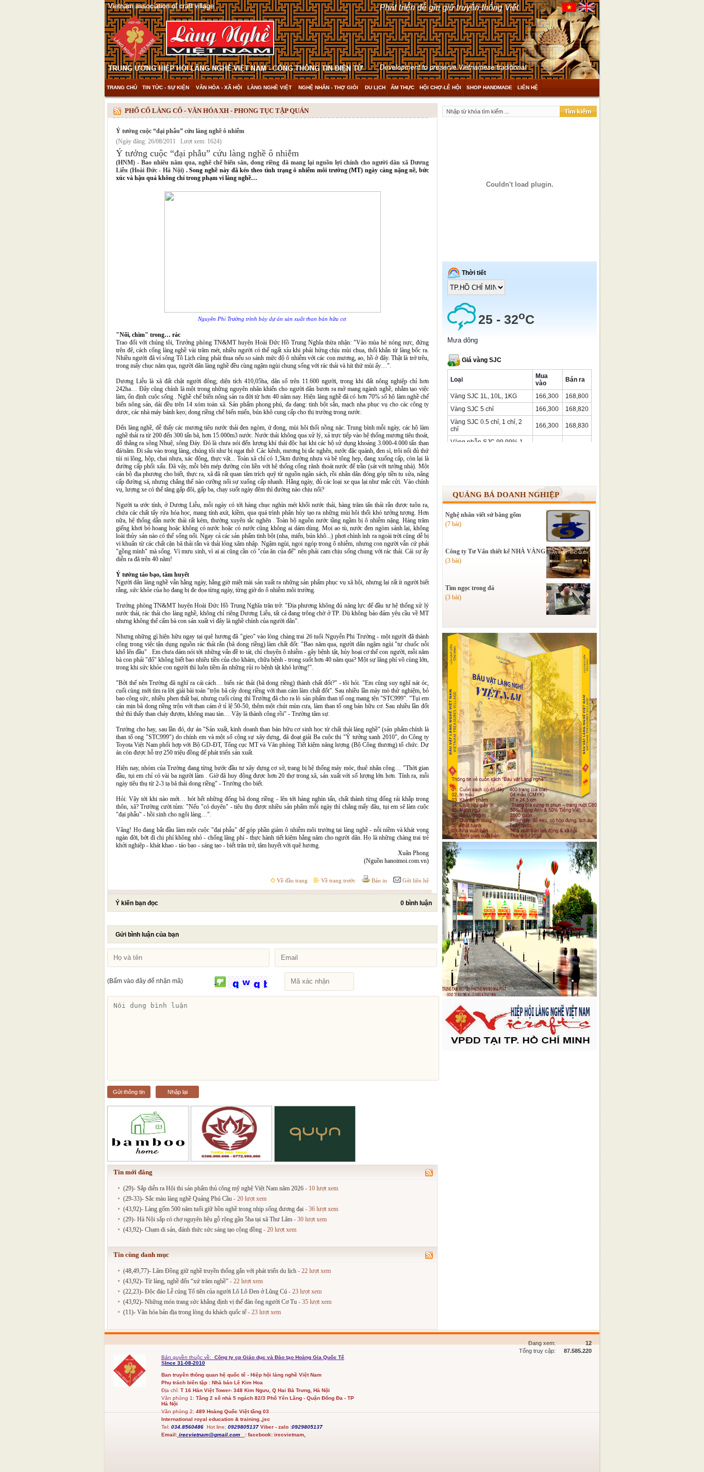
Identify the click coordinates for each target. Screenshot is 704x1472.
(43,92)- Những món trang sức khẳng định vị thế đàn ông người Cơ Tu (210, 1301)
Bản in (378, 880)
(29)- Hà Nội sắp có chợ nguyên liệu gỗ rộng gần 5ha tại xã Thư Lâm (207, 1219)
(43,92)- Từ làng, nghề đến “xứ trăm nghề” (175, 1281)
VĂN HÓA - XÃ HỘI (219, 87)
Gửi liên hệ (415, 880)
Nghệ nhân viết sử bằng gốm (483, 514)
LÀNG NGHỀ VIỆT (270, 87)
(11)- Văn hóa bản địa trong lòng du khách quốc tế (184, 1312)
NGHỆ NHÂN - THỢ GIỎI (329, 87)
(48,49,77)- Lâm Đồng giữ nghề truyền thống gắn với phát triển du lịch (209, 1270)
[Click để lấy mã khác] (220, 982)
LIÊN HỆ (527, 87)
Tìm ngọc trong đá (469, 588)
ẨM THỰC (402, 87)
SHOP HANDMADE (489, 87)
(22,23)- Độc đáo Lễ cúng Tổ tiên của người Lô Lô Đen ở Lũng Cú (205, 1291)
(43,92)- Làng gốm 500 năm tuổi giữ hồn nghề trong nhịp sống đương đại (213, 1209)
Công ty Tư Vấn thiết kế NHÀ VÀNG (495, 551)
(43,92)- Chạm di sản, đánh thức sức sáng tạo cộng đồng (192, 1229)
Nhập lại (177, 1092)
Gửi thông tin (129, 1092)
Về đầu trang (291, 880)
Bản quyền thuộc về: (187, 1357)
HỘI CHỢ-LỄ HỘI (440, 87)
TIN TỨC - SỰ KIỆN (166, 87)
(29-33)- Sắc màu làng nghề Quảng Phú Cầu (177, 1198)
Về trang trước (338, 880)
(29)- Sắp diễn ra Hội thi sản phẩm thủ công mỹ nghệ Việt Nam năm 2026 (213, 1188)
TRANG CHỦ (122, 87)
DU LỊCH (375, 87)
